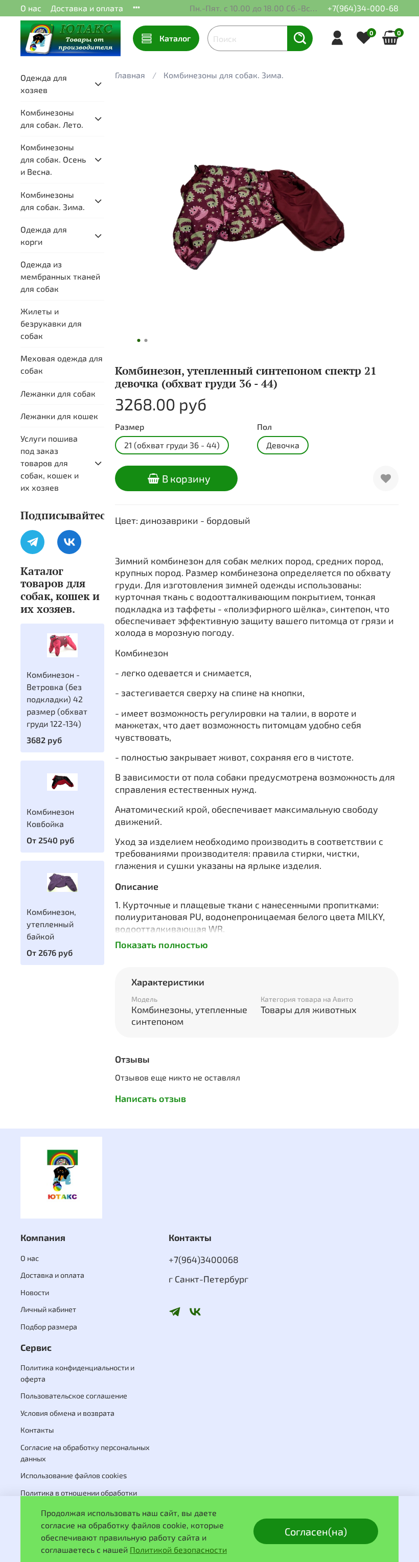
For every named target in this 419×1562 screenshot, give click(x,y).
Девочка (282, 445)
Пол (264, 426)
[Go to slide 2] (146, 340)
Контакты (37, 1430)
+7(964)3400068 (204, 1259)
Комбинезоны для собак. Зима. (224, 75)
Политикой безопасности (178, 1549)
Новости (34, 1292)
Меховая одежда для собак (61, 364)
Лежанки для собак (58, 393)
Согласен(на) (316, 1531)
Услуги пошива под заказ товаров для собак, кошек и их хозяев (49, 462)
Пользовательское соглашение (73, 1395)
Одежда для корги (43, 235)
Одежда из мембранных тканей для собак (60, 276)
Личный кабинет (48, 1309)
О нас (30, 8)
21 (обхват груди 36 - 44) (172, 445)
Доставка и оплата (87, 8)
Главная (130, 75)
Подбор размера (48, 1326)
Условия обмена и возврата (67, 1413)
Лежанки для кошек (59, 416)
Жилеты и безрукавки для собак (51, 323)
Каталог (175, 38)
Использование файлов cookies (73, 1475)
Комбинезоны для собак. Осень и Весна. (53, 159)
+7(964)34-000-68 (363, 8)
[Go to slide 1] (139, 340)
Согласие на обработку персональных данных (85, 1453)
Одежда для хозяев (43, 84)
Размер (129, 426)
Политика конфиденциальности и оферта (77, 1373)
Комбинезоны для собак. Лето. (51, 118)
